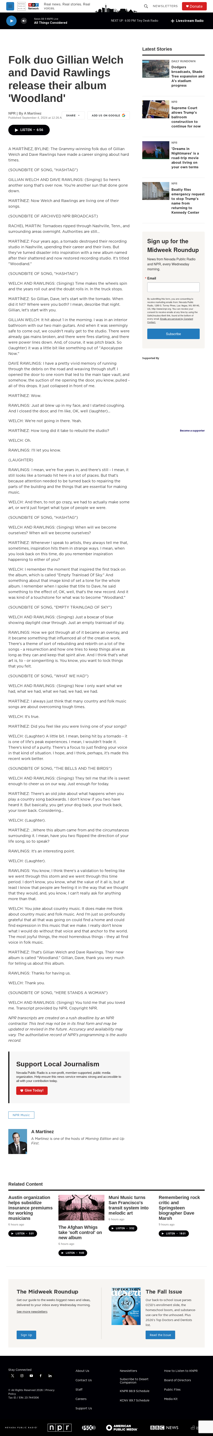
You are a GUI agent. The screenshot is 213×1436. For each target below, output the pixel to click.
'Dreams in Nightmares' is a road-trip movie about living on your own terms (185, 157)
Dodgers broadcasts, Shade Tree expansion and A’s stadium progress (187, 76)
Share (71, 115)
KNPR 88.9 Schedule (134, 1391)
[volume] (23, 21)
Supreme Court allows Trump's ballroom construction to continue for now (186, 117)
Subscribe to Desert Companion (134, 1381)
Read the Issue (160, 1335)
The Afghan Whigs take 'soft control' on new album (80, 1232)
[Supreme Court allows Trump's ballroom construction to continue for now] (155, 109)
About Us (82, 1371)
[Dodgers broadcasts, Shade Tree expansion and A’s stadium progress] (155, 69)
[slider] (30, 21)
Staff (79, 1389)
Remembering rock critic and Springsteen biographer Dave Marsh (179, 1208)
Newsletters (165, 6)
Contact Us (84, 1380)
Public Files (172, 1389)
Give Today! (34, 1090)
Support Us (84, 1408)
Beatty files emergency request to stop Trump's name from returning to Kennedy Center (188, 201)
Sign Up (26, 1335)
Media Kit (171, 1399)
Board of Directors (177, 1380)
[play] (11, 21)
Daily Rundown (183, 61)
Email (151, 278)
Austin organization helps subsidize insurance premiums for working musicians (30, 1208)
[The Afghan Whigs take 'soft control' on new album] (81, 1207)
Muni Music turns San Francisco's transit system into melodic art (129, 1205)
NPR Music (21, 1115)
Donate (196, 6)
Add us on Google (106, 115)
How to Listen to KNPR (181, 1371)
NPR (174, 102)
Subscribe (173, 333)
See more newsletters (32, 1311)
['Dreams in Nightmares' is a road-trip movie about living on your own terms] (155, 150)
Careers (81, 1399)
